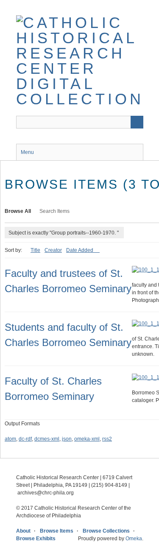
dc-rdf (25, 439)
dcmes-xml (46, 439)
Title (35, 250)
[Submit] (137, 122)
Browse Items (56, 531)
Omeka (134, 539)
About (23, 531)
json (67, 439)
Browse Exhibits (36, 539)
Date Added (80, 250)
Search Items (54, 211)
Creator (53, 250)
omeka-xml (87, 439)
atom (10, 439)
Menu (27, 152)
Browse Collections (106, 531)
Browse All (18, 211)
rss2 (107, 439)
